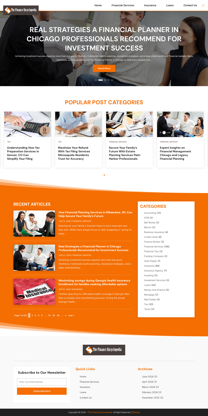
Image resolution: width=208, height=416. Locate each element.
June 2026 (148, 376)
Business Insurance (154, 232)
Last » (71, 315)
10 (49, 315)
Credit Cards (151, 237)
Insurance (150, 5)
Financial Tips (151, 251)
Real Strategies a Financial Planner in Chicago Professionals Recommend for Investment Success (104, 39)
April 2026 (147, 381)
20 (53, 315)
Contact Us (190, 5)
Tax (146, 304)
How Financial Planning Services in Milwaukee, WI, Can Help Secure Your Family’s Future (95, 214)
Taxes (147, 309)
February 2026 (150, 392)
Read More (104, 68)
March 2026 (148, 387)
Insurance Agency (153, 270)
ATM (146, 217)
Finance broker (152, 241)
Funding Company (154, 256)
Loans (170, 5)
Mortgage (149, 294)
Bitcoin (147, 227)
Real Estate (150, 299)
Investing (149, 275)
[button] (104, 175)
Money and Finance (154, 289)
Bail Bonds (149, 222)
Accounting (150, 212)
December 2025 (150, 397)
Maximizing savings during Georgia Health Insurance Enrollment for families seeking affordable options (94, 282)
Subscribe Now (41, 391)
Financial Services (123, 5)
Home (98, 5)
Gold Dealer (150, 261)
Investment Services (154, 280)
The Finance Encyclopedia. (100, 412)
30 (58, 315)
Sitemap (136, 412)
